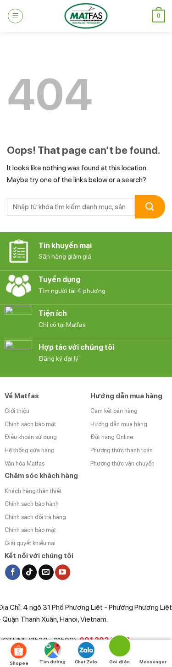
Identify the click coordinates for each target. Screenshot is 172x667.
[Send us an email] (46, 572)
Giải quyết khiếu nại (30, 543)
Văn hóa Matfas (24, 463)
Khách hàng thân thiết (33, 491)
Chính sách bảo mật (30, 424)
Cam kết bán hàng (114, 410)
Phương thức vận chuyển (122, 463)
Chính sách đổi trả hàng (35, 517)
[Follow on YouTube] (62, 572)
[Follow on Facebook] (12, 572)
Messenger (152, 661)
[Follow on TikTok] (29, 572)
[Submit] (150, 206)
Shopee (19, 663)
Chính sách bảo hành (32, 503)
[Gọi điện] (119, 647)
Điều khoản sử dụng (31, 437)
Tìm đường (52, 661)
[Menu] (15, 16)
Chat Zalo (86, 661)
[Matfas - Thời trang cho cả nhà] (86, 16)
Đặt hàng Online (111, 437)
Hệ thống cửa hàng (30, 450)
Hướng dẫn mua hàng (118, 424)
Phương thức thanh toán (121, 450)
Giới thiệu (17, 410)
